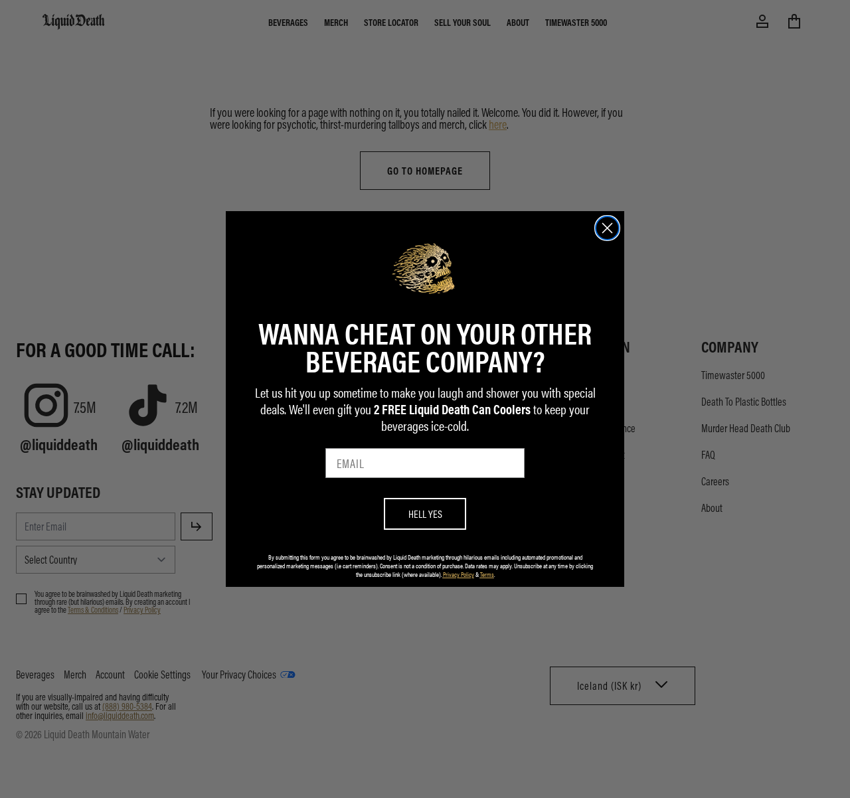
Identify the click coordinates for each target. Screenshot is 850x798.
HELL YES (425, 513)
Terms (487, 574)
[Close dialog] (607, 228)
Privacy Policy (458, 574)
